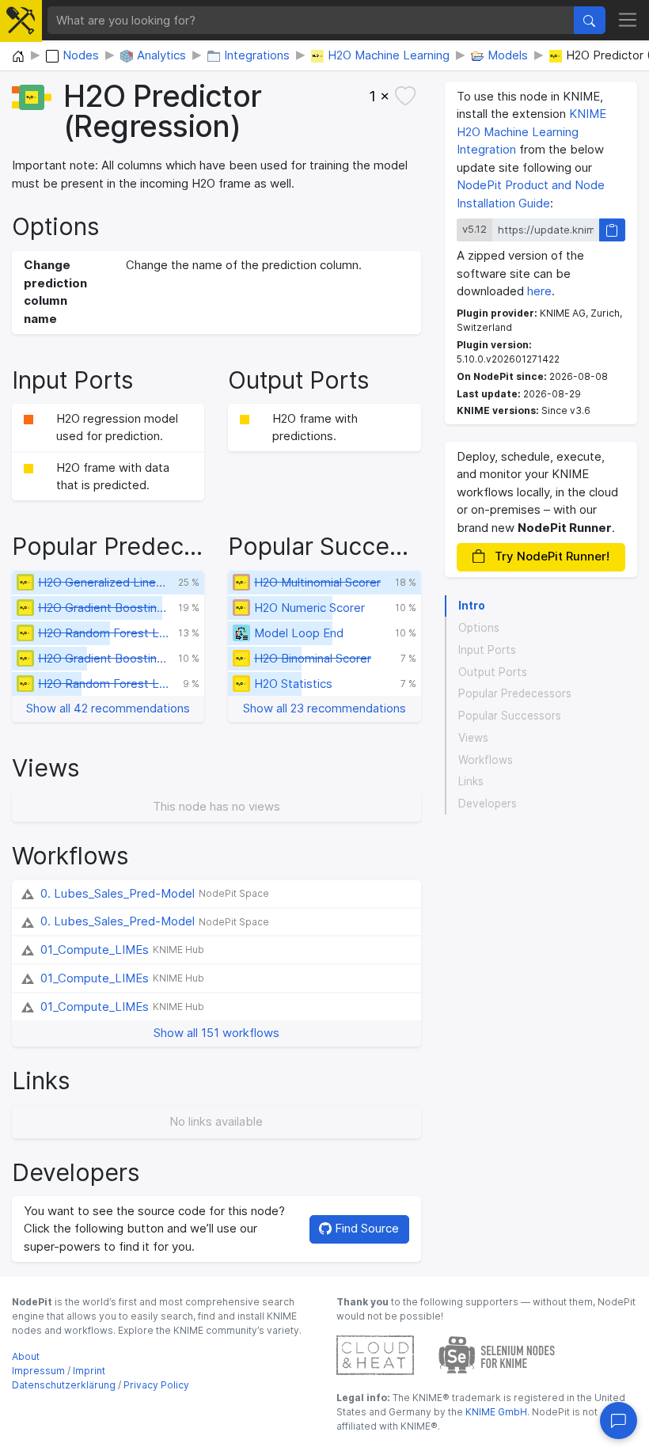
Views (473, 737)
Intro (471, 605)
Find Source (365, 1228)
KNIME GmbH (495, 1412)
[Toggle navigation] (628, 20)
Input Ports (487, 650)
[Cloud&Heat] (375, 1354)
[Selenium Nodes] (497, 1354)
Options (478, 627)
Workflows (485, 760)
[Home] (18, 57)
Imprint (89, 1371)
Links (471, 781)
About (26, 1356)
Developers (487, 803)
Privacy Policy (156, 1385)
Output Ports (492, 672)
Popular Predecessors (514, 693)
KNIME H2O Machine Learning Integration (531, 131)
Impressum (38, 1371)
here (539, 290)
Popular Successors (509, 715)
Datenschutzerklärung (64, 1385)
